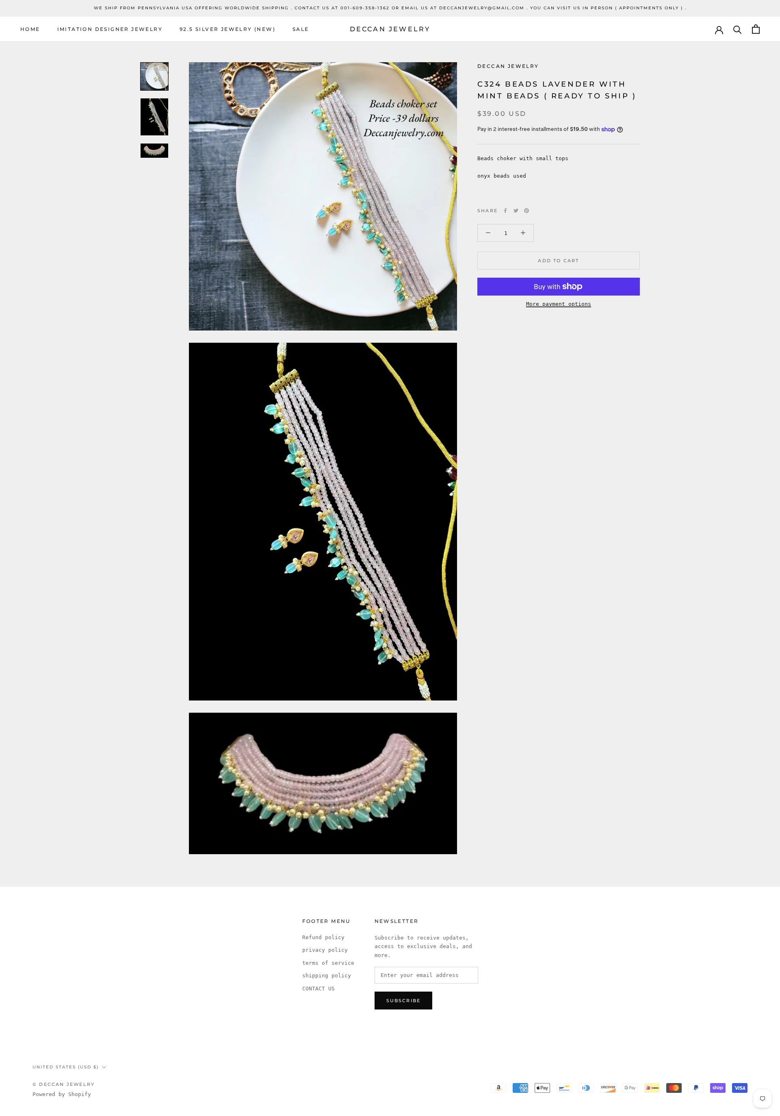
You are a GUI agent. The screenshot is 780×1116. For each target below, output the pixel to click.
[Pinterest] (526, 210)
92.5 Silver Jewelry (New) (227, 29)
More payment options (558, 304)
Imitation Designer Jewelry (109, 29)
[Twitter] (516, 210)
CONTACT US (318, 988)
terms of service (328, 963)
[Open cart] (756, 29)
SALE (300, 29)
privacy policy (325, 950)
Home (30, 29)
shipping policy (326, 975)
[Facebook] (505, 210)
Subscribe (403, 1000)
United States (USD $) (65, 1067)
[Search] (737, 29)
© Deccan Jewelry (63, 1084)
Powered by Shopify (61, 1094)
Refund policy (323, 937)
